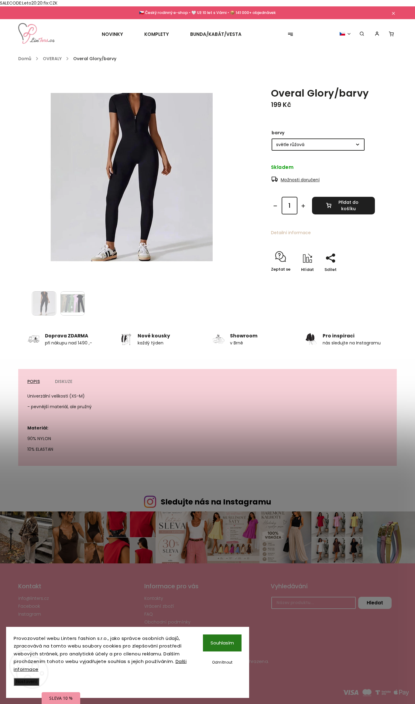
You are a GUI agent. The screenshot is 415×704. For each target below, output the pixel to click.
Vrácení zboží (159, 606)
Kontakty (153, 598)
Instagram (29, 614)
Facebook (29, 606)
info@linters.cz (33, 598)
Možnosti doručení (300, 180)
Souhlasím (222, 643)
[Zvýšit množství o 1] (303, 206)
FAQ (148, 614)
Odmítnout (222, 662)
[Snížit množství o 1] (275, 206)
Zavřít (355, 280)
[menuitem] (118, 34)
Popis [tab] (33, 381)
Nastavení (26, 682)
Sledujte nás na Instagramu (216, 502)
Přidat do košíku (348, 205)
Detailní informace (291, 233)
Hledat (375, 603)
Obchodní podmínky (167, 622)
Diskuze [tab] (63, 381)
